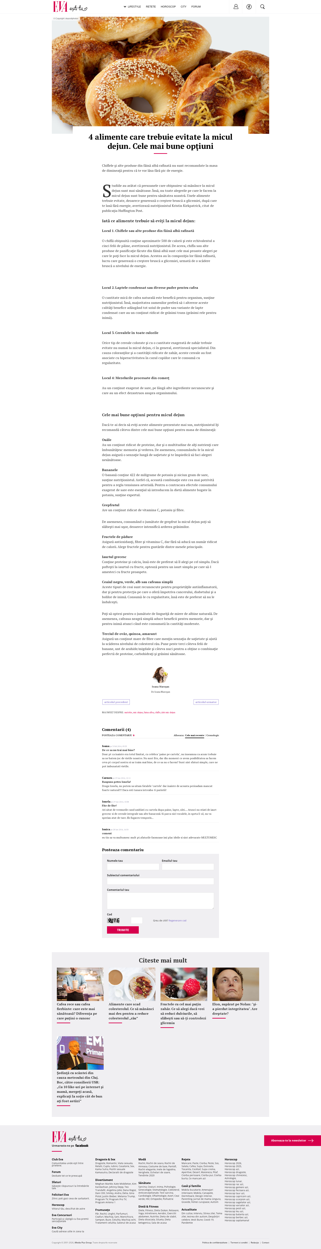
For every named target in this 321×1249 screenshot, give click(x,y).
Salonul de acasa (126, 1222)
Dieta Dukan (161, 1210)
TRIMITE (123, 930)
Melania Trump (126, 1196)
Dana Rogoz (129, 1190)
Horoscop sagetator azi (237, 1202)
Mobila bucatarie (191, 1189)
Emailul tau (169, 861)
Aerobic (162, 1213)
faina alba (149, 712)
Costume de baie (157, 1166)
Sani (116, 1216)
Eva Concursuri (62, 1215)
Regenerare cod (177, 920)
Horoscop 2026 (233, 1163)
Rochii (103, 1213)
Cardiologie (144, 1195)
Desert (196, 1172)
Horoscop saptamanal (237, 1220)
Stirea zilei (209, 1213)
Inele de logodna (166, 1169)
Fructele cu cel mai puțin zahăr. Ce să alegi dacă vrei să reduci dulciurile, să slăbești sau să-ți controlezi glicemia (183, 1013)
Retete (151, 6)
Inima (160, 1186)
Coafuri (99, 1216)
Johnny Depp (116, 1186)
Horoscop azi (232, 1169)
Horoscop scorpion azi (237, 1199)
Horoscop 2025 (233, 1166)
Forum (196, 6)
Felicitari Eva (60, 1194)
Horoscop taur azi (234, 1193)
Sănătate (144, 1183)
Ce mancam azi (197, 1178)
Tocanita (186, 1169)
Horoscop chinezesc (236, 1175)
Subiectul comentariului (123, 875)
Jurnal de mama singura (207, 1199)
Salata (185, 1166)
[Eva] (62, 4)
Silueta (160, 1219)
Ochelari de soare (160, 1172)
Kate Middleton (122, 1183)
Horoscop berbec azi (236, 1217)
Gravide (186, 1202)
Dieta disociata (146, 1219)
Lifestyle (134, 6)
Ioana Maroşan (160, 686)
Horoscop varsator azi (237, 1205)
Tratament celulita (105, 1222)
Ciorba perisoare (191, 1175)
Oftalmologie (159, 1195)
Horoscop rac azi (234, 1184)
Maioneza (206, 1172)
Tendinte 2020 (146, 1175)
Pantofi (172, 1166)
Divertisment (104, 1180)
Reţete (186, 1159)
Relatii (98, 1166)
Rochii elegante (147, 1169)
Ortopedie (156, 1199)
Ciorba (203, 1163)
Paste (195, 1163)
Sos (217, 1163)
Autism (214, 1202)
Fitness (149, 1210)
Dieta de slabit (168, 1216)
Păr (97, 1213)
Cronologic (212, 735)
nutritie (128, 712)
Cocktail (196, 1169)
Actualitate (189, 1209)
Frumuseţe (102, 1210)
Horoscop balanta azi (236, 1214)
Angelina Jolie (114, 1190)
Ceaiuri (152, 1186)
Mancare (186, 1163)
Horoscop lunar (233, 1181)
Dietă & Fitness (148, 1206)
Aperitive (187, 1172)
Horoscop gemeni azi (236, 1187)
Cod (109, 914)
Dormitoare (188, 1195)
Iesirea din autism (197, 1216)
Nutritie (154, 1216)
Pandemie (187, 1222)
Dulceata (208, 1166)
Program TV (101, 1199)
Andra (118, 1193)
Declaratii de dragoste (121, 1172)
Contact (265, 1242)
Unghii (111, 1213)
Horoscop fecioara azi (237, 1190)
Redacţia (255, 1242)
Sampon (99, 1219)
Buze (108, 1219)
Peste (211, 1163)
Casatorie (124, 1166)
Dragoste (100, 1163)
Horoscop (168, 6)
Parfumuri (122, 1213)
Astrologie (230, 1178)
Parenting (187, 1199)
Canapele (207, 1192)
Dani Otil (100, 1193)
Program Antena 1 (105, 1202)
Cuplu (106, 1166)
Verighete (143, 1172)
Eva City (57, 1227)
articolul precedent (116, 702)
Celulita (116, 1219)
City (183, 6)
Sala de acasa (159, 1222)
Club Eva (57, 1159)
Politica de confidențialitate (214, 1242)
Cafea (192, 1166)
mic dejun (138, 712)
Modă (142, 1159)
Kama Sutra (101, 1169)
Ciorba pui (207, 1175)
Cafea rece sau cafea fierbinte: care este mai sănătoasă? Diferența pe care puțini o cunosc (77, 1011)
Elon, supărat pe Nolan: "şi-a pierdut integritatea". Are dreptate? (234, 1009)
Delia (125, 1193)
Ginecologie (144, 1189)
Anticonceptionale (148, 1192)
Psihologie (170, 1186)
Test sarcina (166, 1192)
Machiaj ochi (129, 1219)
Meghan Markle (104, 1183)
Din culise (187, 1213)
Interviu (198, 1213)
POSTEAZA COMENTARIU (117, 735)
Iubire (114, 1166)
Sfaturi (56, 1182)
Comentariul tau (118, 890)
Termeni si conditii (239, 1242)
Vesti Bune (197, 1219)
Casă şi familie (191, 1186)
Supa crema (208, 1169)
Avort (170, 1195)
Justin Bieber (109, 1196)
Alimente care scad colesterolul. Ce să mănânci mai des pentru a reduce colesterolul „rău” (131, 1011)
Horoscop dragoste (235, 1172)
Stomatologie (159, 1189)
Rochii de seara (155, 1163)
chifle (157, 712)
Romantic (111, 1163)
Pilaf (215, 1172)
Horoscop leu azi (234, 1211)
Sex (132, 1166)
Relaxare (174, 1210)
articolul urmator (206, 702)
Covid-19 (208, 1219)
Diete (141, 1210)
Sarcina (142, 1186)
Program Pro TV (117, 1199)
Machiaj (108, 1216)
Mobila (197, 1192)
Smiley (110, 1193)
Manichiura (126, 1216)
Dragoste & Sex (105, 1159)
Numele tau (115, 861)
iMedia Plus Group (83, 1242)
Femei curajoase (200, 1202)
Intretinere (151, 1213)
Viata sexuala (125, 1163)
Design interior (203, 1195)
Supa (199, 1166)
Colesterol (173, 1189)
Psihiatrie (168, 1199)
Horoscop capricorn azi (237, 1196)
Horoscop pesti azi (235, 1208)
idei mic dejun (168, 712)
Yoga (141, 1213)
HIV (147, 1199)
